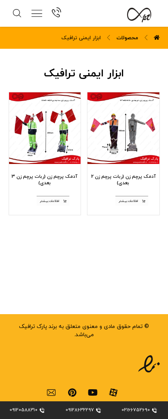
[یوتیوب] (92, 392)
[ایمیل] (51, 392)
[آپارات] (113, 392)
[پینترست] (72, 392)
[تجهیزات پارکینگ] (134, 15)
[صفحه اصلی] (157, 38)
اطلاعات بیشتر (128, 201)
